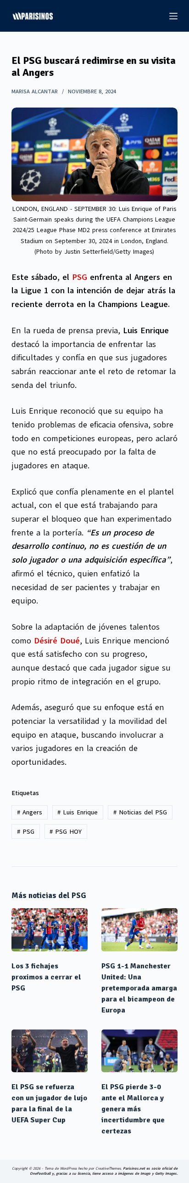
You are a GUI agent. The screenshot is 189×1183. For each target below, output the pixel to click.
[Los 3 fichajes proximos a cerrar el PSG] (49, 929)
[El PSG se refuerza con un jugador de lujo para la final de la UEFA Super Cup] (49, 1051)
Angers (29, 812)
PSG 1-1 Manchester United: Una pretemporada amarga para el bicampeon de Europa (139, 988)
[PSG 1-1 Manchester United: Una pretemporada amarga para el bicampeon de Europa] (139, 929)
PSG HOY (66, 831)
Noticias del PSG (140, 812)
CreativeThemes (108, 1168)
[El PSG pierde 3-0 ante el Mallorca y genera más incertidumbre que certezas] (139, 1051)
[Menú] (173, 16)
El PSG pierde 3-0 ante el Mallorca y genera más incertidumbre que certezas (133, 1109)
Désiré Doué (57, 640)
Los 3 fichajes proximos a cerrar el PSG (46, 977)
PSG (79, 277)
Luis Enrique (77, 812)
